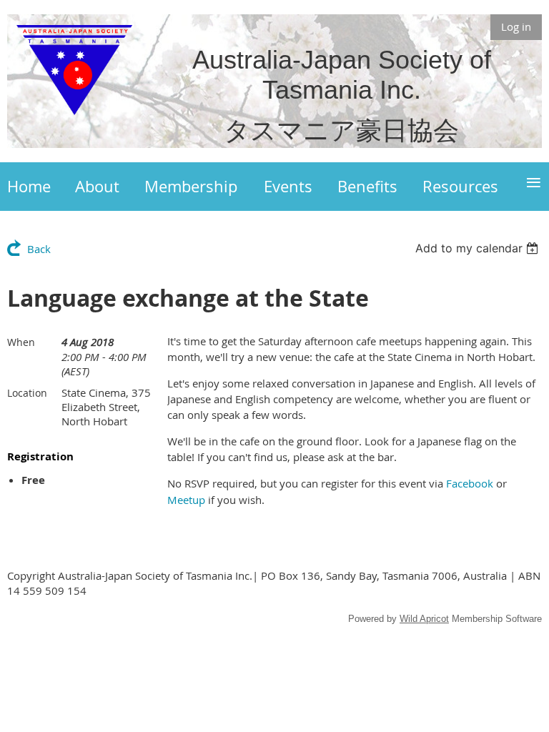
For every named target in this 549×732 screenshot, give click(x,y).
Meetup (186, 500)
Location (27, 393)
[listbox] (478, 248)
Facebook (469, 483)
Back (39, 249)
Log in (516, 26)
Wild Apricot (424, 618)
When (21, 342)
